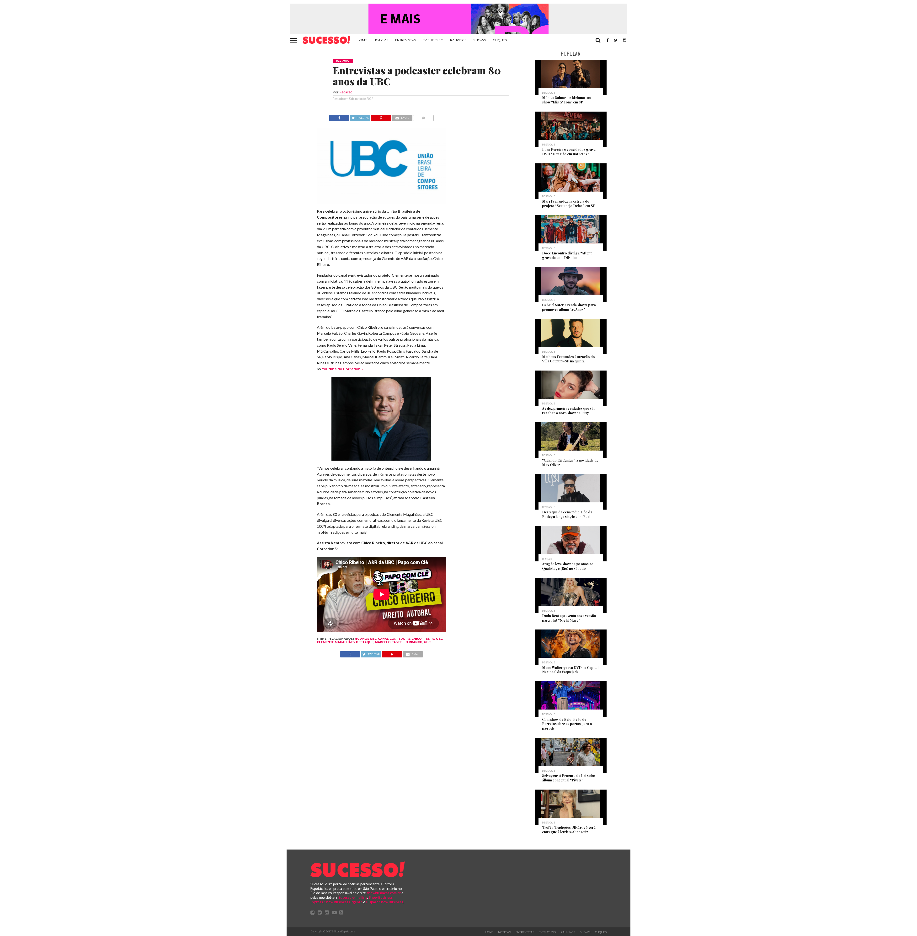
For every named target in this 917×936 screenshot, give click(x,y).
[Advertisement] (489, 186)
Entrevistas (405, 40)
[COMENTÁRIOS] (423, 116)
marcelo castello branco (398, 642)
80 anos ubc (366, 638)
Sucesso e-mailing (352, 897)
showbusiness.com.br (384, 893)
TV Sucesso (433, 40)
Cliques (500, 40)
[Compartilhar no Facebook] (339, 116)
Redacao (345, 92)
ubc (427, 642)
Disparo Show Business (384, 902)
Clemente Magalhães (336, 642)
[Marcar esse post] (381, 116)
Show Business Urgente (343, 902)
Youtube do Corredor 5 (342, 368)
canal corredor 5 (394, 638)
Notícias (381, 40)
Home (362, 40)
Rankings (458, 40)
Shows (479, 40)
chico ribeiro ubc (427, 638)
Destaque (364, 642)
